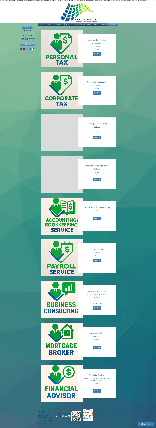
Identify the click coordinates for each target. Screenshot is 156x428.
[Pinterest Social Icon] (33, 49)
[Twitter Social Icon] (27, 49)
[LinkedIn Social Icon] (30, 49)
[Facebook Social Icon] (21, 49)
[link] (97, 40)
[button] (97, 54)
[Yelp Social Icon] (24, 49)
